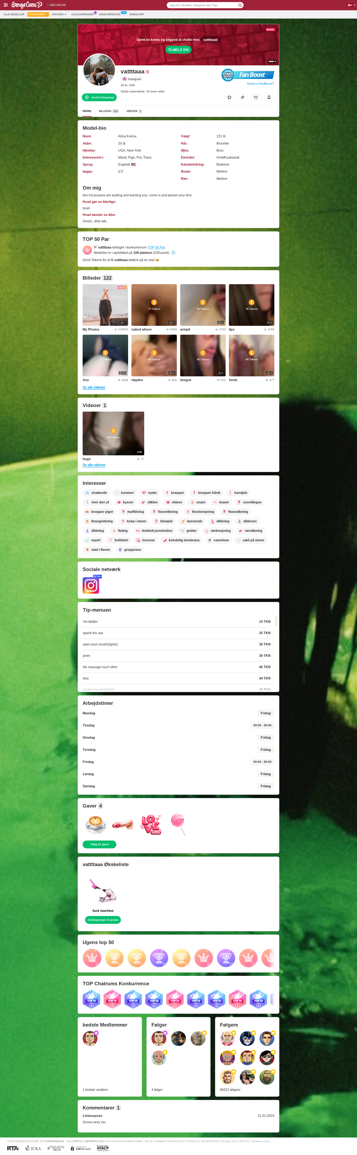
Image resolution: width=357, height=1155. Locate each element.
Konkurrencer (109, 14)
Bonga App (137, 14)
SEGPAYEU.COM (94, 1141)
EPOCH (78, 1141)
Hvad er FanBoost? (260, 83)
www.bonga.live (55, 1141)
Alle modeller (14, 14)
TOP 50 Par (156, 247)
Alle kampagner (82, 14)
